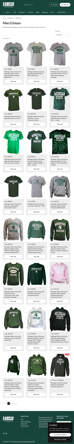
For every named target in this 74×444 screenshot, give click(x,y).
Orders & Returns (26, 421)
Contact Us (24, 423)
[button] (65, 5)
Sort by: (57, 31)
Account (55, 4)
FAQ (22, 419)
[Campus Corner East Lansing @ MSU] (8, 4)
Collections (10, 18)
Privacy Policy (25, 426)
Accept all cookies (60, 435)
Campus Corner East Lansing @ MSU (24, 441)
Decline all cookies (60, 439)
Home (4, 18)
